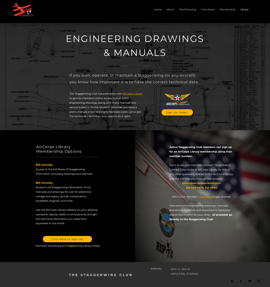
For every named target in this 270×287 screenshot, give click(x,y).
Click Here (205, 196)
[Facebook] (241, 281)
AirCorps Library (132, 93)
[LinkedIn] (232, 281)
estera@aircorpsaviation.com (201, 183)
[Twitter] (250, 281)
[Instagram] (258, 281)
